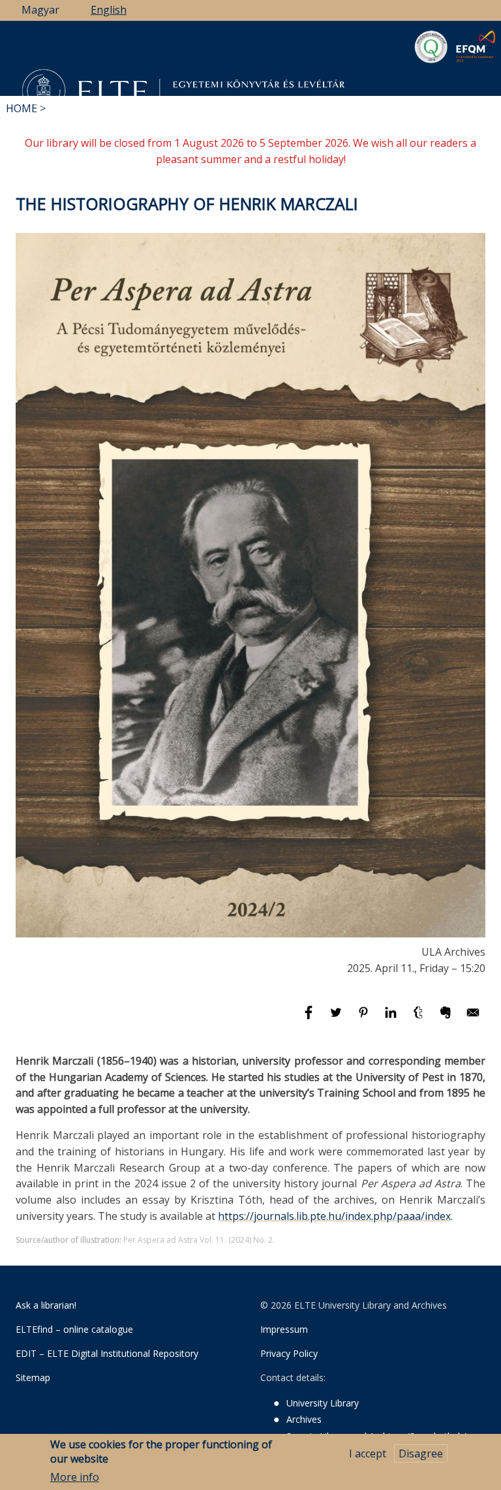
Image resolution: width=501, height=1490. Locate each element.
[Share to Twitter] (337, 1018)
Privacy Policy (289, 1353)
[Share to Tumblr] (419, 1018)
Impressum (284, 1329)
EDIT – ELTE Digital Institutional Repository (107, 1353)
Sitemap (33, 1377)
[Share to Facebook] (310, 1018)
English (109, 10)
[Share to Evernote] (447, 1018)
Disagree (421, 1453)
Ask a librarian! (46, 1305)
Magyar (40, 10)
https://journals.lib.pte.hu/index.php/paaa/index (334, 1216)
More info (74, 1477)
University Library (322, 1403)
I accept (367, 1453)
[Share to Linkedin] (392, 1018)
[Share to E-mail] (473, 1018)
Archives (304, 1419)
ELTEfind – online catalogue (74, 1329)
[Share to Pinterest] (365, 1018)
